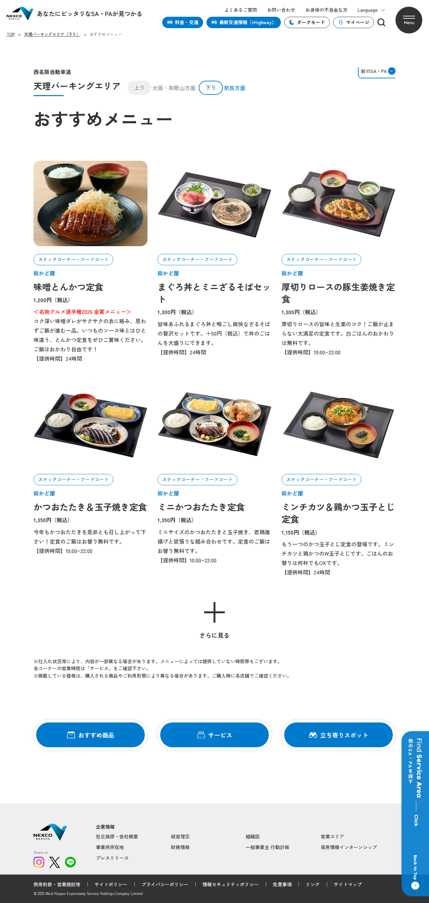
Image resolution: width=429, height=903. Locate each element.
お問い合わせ (281, 10)
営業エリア (332, 836)
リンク (313, 884)
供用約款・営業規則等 (57, 884)
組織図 (253, 836)
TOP (11, 34)
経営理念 (180, 836)
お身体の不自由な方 (326, 10)
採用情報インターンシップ (349, 847)
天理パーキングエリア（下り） (52, 34)
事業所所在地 (110, 847)
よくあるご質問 (240, 10)
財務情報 (180, 847)
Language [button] (367, 10)
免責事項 (282, 884)
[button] (408, 20)
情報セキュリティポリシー (230, 884)
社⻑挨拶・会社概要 (117, 836)
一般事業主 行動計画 (267, 847)
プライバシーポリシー (164, 884)
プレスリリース (112, 857)
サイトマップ (348, 884)
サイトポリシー (111, 884)
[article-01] (90, 203)
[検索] (381, 22)
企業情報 (105, 827)
